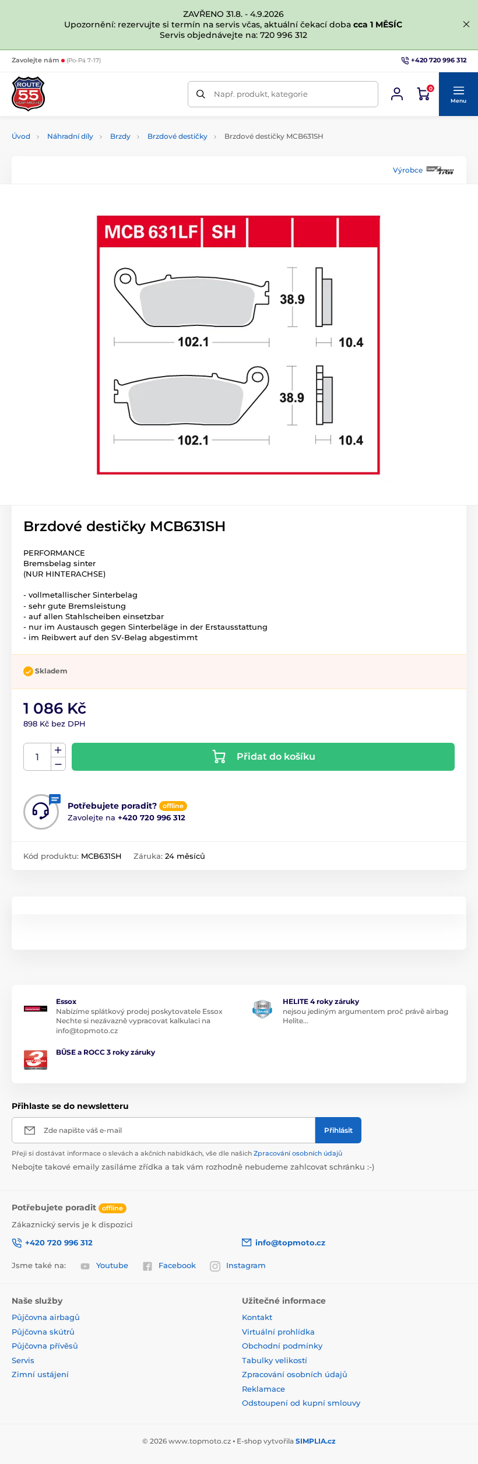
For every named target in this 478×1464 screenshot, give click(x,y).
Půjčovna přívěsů (45, 1345)
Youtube (112, 1265)
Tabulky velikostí (274, 1360)
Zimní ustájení (40, 1374)
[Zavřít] (466, 24)
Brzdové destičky (177, 136)
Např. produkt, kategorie (261, 94)
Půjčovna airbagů (46, 1317)
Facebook (177, 1265)
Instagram (246, 1265)
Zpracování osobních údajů (298, 1153)
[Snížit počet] (58, 764)
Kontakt (257, 1317)
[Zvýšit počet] (58, 750)
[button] (458, 94)
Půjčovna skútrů (43, 1331)
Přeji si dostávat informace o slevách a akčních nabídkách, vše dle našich (177, 1153)
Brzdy (120, 136)
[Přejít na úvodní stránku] (28, 93)
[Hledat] (201, 94)
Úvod (21, 136)
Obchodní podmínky (282, 1345)
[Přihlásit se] (397, 94)
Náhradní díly (70, 136)
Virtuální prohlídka (278, 1331)
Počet (37, 757)
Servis (23, 1360)
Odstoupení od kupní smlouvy (301, 1402)
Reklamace (263, 1388)
